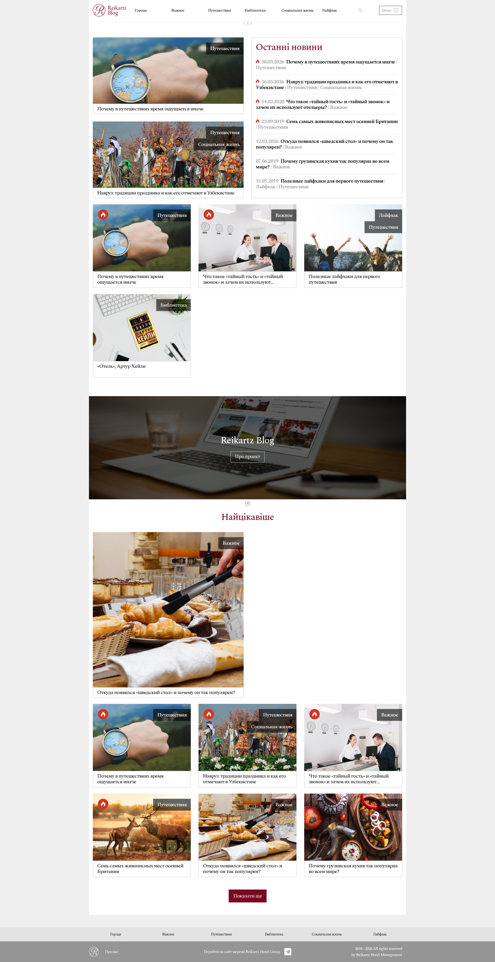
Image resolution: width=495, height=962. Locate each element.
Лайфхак (329, 10)
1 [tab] (247, 503)
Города (141, 10)
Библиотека (255, 10)
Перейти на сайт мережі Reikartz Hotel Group (242, 952)
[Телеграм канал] (287, 951)
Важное (177, 10)
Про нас (111, 952)
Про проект (247, 456)
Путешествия (219, 10)
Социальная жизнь (297, 10)
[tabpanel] (247, 447)
